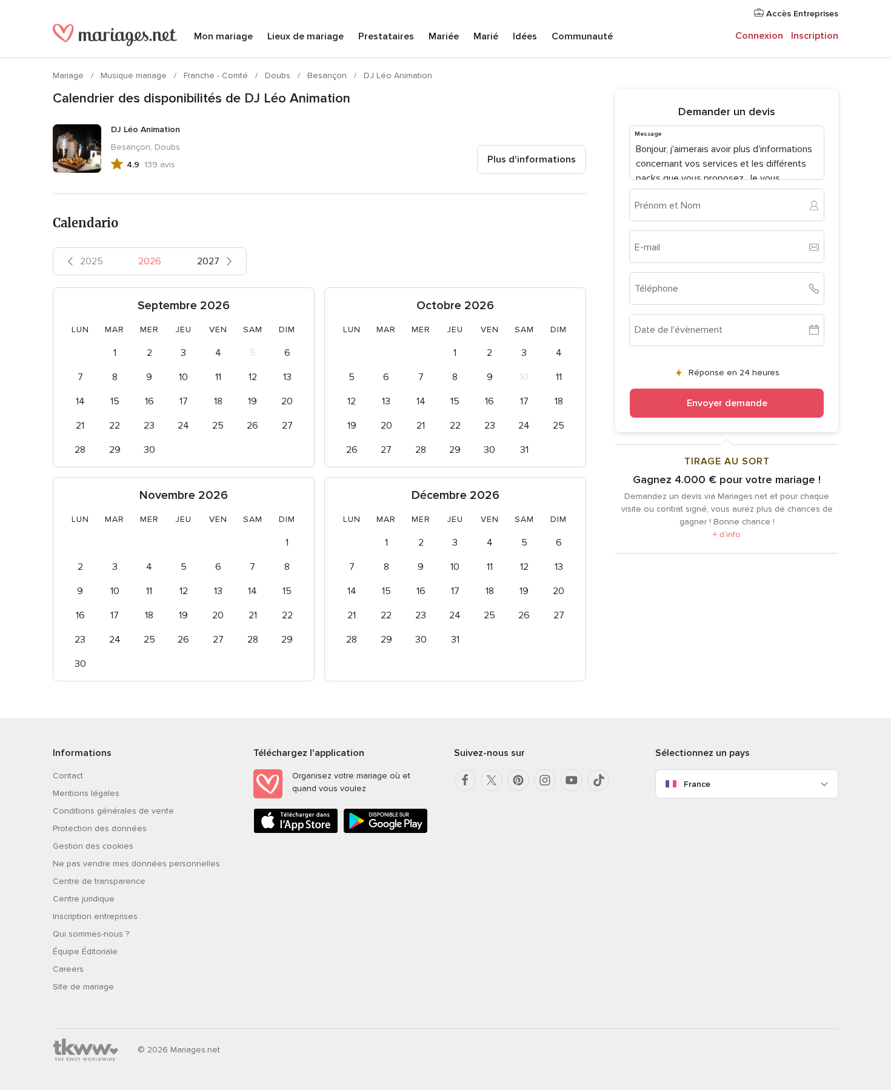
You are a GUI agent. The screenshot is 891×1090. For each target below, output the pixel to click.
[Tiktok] (598, 780)
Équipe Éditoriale (85, 951)
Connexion (759, 36)
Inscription (814, 36)
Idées (525, 36)
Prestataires (386, 36)
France (697, 784)
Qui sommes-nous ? (91, 934)
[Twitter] (491, 780)
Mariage (69, 75)
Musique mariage (135, 75)
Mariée (444, 36)
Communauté (582, 36)
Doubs (279, 75)
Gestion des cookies (93, 846)
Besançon (328, 75)
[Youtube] (571, 780)
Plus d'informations (531, 159)
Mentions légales (86, 793)
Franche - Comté (217, 75)
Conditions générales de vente (113, 811)
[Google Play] (385, 831)
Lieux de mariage (305, 36)
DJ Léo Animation (398, 75)
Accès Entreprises (801, 13)
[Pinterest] (518, 780)
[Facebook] (465, 780)
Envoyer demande (727, 403)
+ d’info (727, 534)
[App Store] (295, 831)
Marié (485, 36)
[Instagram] (545, 780)
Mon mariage (223, 36)
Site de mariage (83, 986)
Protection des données (100, 828)
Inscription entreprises (95, 916)
